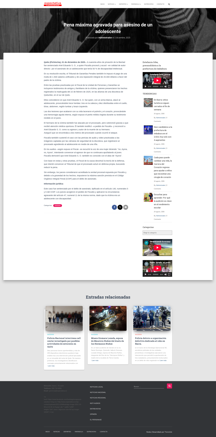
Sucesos (57, 205)
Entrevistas (95, 409)
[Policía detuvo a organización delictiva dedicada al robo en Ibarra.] (151, 318)
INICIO (102, 4)
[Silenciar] (165, 86)
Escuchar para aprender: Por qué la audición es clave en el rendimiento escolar (163, 201)
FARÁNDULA (135, 4)
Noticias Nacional (98, 392)
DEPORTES (123, 4)
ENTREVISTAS (148, 4)
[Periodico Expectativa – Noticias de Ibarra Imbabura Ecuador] (52, 4)
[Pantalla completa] (169, 86)
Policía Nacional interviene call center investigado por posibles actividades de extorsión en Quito (64, 342)
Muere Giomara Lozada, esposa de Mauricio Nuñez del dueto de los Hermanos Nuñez (107, 341)
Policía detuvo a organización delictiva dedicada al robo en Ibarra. (150, 341)
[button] (115, 4)
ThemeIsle (168, 432)
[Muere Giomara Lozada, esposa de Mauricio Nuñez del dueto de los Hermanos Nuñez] (108, 318)
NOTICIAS (111, 4)
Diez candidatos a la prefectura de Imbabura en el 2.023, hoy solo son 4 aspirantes (163, 133)
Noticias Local (96, 387)
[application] (157, 80)
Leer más (51, 366)
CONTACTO (160, 4)
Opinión (93, 414)
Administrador (160, 118)
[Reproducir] (145, 86)
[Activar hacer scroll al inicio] (211, 432)
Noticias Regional (98, 398)
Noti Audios (95, 403)
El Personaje (96, 420)
